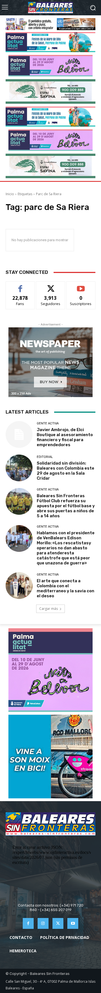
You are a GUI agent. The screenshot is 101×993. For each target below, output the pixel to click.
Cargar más (48, 608)
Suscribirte (80, 286)
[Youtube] (72, 923)
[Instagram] (43, 923)
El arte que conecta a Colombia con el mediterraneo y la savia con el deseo (65, 588)
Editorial (45, 456)
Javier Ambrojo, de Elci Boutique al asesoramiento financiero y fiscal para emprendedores (65, 437)
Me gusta (20, 286)
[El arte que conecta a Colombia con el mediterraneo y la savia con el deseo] (19, 585)
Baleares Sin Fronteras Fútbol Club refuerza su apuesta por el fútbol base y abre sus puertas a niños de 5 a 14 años (66, 505)
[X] (57, 923)
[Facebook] (28, 923)
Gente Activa (48, 423)
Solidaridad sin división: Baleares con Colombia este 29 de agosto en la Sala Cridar (65, 471)
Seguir (51, 286)
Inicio (10, 194)
